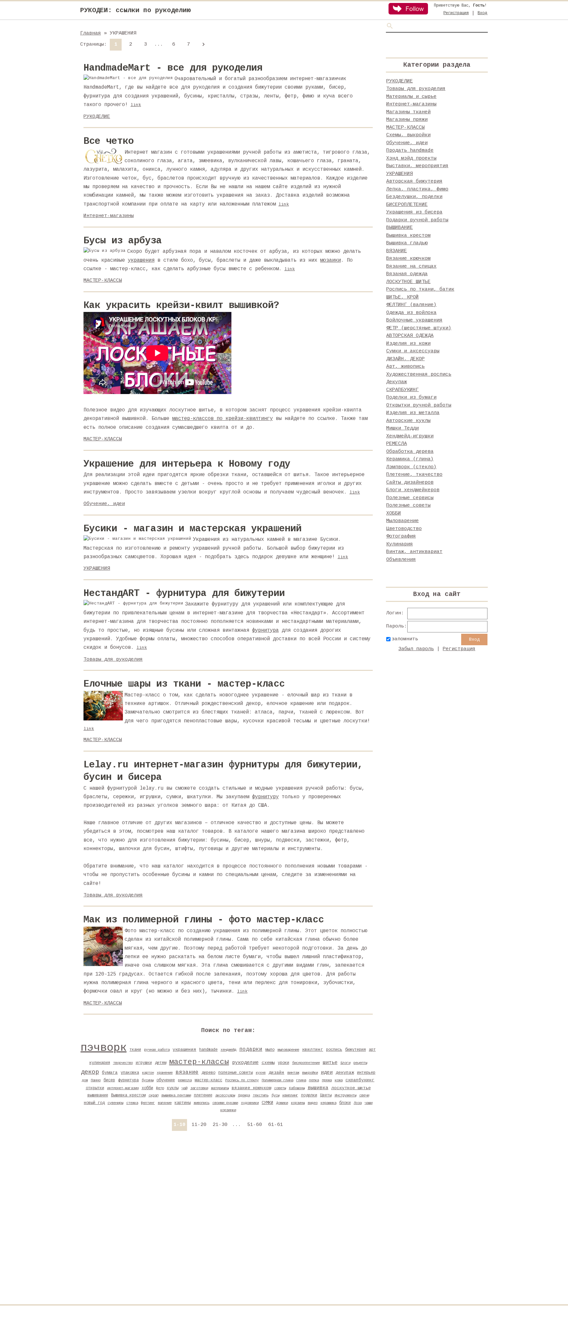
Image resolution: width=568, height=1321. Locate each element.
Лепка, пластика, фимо (417, 189)
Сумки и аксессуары (412, 351)
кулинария (99, 1063)
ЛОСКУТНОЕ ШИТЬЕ (408, 282)
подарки (250, 1049)
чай (184, 1088)
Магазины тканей (408, 112)
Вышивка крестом (128, 1095)
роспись (334, 1049)
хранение (165, 1073)
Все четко (108, 141)
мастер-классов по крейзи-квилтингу (222, 419)
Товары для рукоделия (113, 659)
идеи (327, 1072)
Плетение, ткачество (414, 474)
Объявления (401, 559)
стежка (132, 1103)
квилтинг (312, 1049)
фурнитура (265, 630)
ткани (135, 1049)
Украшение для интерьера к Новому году (186, 464)
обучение (165, 1080)
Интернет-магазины (108, 216)
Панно (96, 1080)
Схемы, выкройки (408, 135)
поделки (309, 1095)
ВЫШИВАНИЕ (399, 228)
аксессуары (225, 1095)
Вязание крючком (408, 258)
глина (301, 1080)
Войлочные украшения (414, 320)
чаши (368, 1103)
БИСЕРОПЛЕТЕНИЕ (407, 205)
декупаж (345, 1072)
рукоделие (245, 1062)
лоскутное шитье (351, 1088)
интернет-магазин (123, 1088)
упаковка (130, 1072)
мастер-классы (199, 1062)
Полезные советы (408, 505)
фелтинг (148, 1103)
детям (160, 1063)
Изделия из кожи (408, 343)
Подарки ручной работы (417, 220)
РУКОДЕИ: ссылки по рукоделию (135, 10)
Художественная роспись (418, 374)
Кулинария (399, 544)
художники (250, 1103)
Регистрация (456, 13)
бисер (109, 1080)
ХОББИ (393, 513)
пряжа (327, 1080)
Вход (482, 13)
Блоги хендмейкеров (412, 490)
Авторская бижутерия (414, 181)
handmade (208, 1049)
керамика (328, 1103)
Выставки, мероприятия (417, 166)
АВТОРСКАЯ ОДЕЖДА (410, 336)
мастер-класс (208, 1080)
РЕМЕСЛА (396, 444)
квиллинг (290, 1095)
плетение (203, 1095)
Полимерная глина (277, 1080)
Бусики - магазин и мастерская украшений (192, 528)
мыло (269, 1049)
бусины (148, 1080)
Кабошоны (297, 1088)
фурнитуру (265, 797)
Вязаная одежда (407, 274)
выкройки (310, 1073)
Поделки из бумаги (411, 397)
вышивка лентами (176, 1095)
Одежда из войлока (411, 313)
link (135, 104)
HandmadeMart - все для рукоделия (172, 68)
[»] (203, 45)
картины (183, 1103)
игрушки (144, 1063)
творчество (123, 1063)
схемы (268, 1062)
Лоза (358, 1103)
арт (372, 1049)
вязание (187, 1072)
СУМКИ (267, 1103)
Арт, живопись (405, 366)
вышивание (97, 1095)
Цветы (326, 1095)
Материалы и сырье (411, 96)
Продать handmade (410, 150)
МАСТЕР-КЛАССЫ (102, 280)
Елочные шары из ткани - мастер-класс (184, 684)
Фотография (401, 536)
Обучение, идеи (104, 504)
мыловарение (288, 1050)
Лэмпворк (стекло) (411, 467)
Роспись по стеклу (242, 1080)
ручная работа (157, 1050)
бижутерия (355, 1049)
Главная (90, 33)
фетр (160, 1088)
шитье (330, 1062)
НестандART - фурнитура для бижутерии (184, 593)
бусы (275, 1095)
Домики (282, 1103)
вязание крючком (251, 1088)
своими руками (225, 1103)
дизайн (276, 1072)
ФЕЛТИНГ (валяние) (411, 305)
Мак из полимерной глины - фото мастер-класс (203, 919)
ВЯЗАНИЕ (396, 251)
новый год (94, 1103)
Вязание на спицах (411, 266)
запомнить (404, 639)
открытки (95, 1088)
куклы (172, 1088)
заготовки (199, 1088)
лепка (314, 1080)
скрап (153, 1095)
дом (85, 1080)
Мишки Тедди (402, 428)
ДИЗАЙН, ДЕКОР (405, 359)
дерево (208, 1072)
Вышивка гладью (407, 243)
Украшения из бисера (414, 212)
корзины (298, 1103)
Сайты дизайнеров (410, 482)
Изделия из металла (412, 413)
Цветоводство (404, 529)
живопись (201, 1103)
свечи (364, 1095)
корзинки (228, 1110)
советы (280, 1088)
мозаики (330, 260)
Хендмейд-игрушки (410, 436)
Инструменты (345, 1095)
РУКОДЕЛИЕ (96, 117)
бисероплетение (306, 1063)
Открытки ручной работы (418, 405)
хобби (147, 1088)
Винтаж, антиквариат (414, 552)
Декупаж (396, 382)
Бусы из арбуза (122, 240)
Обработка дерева (410, 451)
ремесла (185, 1080)
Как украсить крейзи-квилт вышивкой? (181, 305)
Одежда (244, 1095)
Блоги (345, 1063)
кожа (339, 1080)
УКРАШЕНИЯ (96, 568)
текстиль (261, 1095)
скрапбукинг (359, 1080)
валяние (165, 1103)
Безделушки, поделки (414, 197)
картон (148, 1073)
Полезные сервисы (410, 498)
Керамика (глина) (410, 459)
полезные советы (235, 1072)
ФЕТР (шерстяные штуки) (418, 328)
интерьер (366, 1072)
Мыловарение (402, 521)
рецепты (360, 1063)
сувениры (115, 1103)
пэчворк (104, 1048)
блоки (345, 1103)
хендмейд (228, 1050)
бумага (110, 1072)
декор (90, 1072)
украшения (141, 260)
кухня (261, 1073)
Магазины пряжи (407, 119)
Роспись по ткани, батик (420, 289)
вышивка (318, 1087)
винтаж (293, 1073)
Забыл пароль (416, 649)
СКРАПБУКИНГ (402, 390)
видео (313, 1103)
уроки (283, 1063)
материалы (220, 1088)
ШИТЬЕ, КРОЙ (402, 297)
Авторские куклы (408, 421)
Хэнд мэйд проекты (411, 158)
